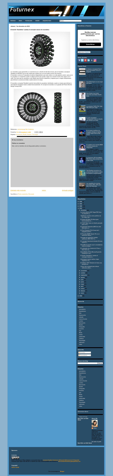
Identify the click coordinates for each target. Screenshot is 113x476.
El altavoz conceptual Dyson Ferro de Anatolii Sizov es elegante (94, 70)
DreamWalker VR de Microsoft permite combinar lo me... (91, 252)
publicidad (82, 336)
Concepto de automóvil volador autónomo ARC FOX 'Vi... (89, 238)
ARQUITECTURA (47, 20)
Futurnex (22, 9)
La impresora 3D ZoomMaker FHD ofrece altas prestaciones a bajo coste (94, 159)
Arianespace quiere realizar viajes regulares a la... (90, 260)
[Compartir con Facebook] (40, 132)
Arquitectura (82, 311)
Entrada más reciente (18, 190)
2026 (81, 201)
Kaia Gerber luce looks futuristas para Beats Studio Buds (94, 95)
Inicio (44, 190)
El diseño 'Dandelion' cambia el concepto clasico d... (89, 256)
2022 (81, 203)
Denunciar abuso (83, 411)
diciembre (84, 210)
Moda (80, 332)
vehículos (81, 342)
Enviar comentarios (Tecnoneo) (26, 194)
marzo (83, 288)
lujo (80, 330)
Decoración (82, 323)
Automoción (19, 134)
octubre (83, 273)
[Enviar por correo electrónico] (35, 132)
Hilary (95, 428)
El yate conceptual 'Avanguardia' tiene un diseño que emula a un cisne (94, 119)
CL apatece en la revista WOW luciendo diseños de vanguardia (94, 146)
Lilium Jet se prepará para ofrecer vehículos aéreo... (90, 267)
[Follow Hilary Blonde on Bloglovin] (84, 52)
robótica (81, 338)
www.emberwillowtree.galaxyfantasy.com (69, 461)
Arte (80, 313)
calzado (81, 317)
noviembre (84, 270)
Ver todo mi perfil (96, 441)
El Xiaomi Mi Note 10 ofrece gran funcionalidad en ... (90, 220)
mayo (82, 284)
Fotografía (82, 326)
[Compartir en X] (39, 132)
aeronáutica (82, 309)
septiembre (84, 275)
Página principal (83, 416)
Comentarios (83, 355)
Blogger (62, 471)
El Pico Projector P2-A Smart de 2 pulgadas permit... (90, 231)
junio (82, 282)
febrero (83, 291)
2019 (81, 208)
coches (81, 321)
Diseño (24, 134)
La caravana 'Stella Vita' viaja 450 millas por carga (94, 107)
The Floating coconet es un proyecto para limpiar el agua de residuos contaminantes (94, 172)
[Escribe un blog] (37, 132)
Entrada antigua (67, 190)
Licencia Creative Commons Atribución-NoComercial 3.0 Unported (61, 460)
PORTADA (13, 20)
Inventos (29, 134)
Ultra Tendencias (29, 129)
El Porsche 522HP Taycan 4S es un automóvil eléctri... (90, 234)
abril (82, 286)
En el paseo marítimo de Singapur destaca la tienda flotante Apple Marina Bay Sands (93, 132)
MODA (20, 20)
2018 (81, 296)
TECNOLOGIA (28, 20)
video (80, 344)
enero (82, 293)
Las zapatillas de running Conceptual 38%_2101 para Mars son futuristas (93, 185)
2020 (81, 206)
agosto (83, 277)
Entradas (82, 352)
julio (82, 279)
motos (81, 334)
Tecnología (35, 134)
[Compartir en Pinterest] (42, 132)
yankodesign (20, 129)
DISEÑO (37, 20)
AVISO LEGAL (15, 467)
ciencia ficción (83, 319)
